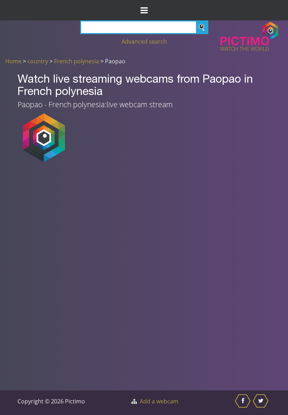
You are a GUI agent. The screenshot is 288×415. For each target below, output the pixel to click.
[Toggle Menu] (144, 10)
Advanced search (144, 41)
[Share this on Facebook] (244, 402)
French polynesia (76, 61)
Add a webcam (159, 401)
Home (13, 61)
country (37, 61)
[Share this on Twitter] (261, 402)
